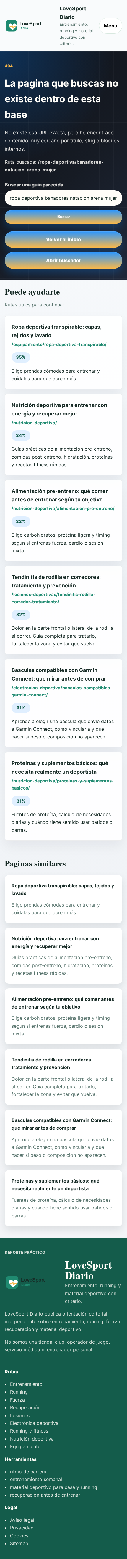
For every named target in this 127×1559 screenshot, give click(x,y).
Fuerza (17, 1400)
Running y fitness (29, 1431)
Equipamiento (25, 1446)
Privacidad (22, 1528)
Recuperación (25, 1407)
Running (19, 1392)
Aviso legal (22, 1520)
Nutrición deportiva (32, 1439)
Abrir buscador (63, 260)
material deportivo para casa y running (53, 1487)
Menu (110, 26)
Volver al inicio (63, 239)
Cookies (19, 1536)
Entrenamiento (26, 1384)
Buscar (63, 217)
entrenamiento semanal (36, 1479)
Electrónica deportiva (34, 1423)
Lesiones (20, 1415)
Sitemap (19, 1543)
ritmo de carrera (28, 1471)
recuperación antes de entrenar (45, 1495)
